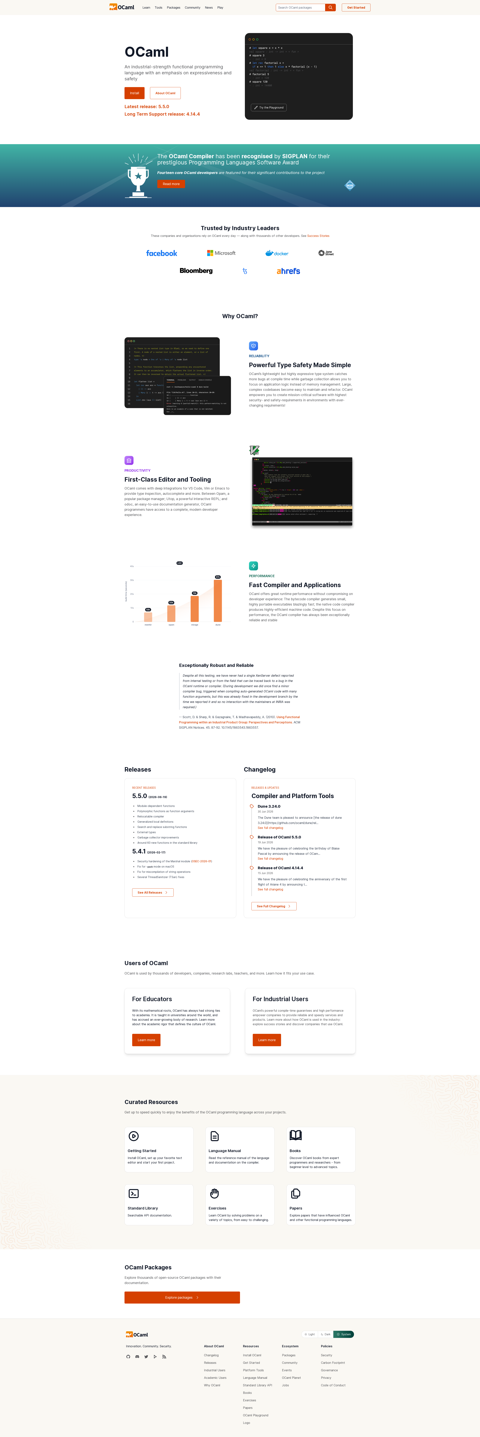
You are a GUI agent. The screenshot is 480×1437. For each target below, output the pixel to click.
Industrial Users (214, 1370)
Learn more (146, 1040)
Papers (248, 1408)
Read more (171, 184)
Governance (329, 1370)
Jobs (285, 1385)
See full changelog (270, 828)
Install (134, 93)
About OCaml (165, 93)
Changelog (211, 1355)
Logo (246, 1423)
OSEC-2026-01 (201, 861)
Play (220, 7)
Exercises (249, 1400)
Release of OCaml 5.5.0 (279, 837)
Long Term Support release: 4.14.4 (162, 114)
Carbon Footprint (333, 1363)
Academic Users (215, 1378)
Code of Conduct (333, 1385)
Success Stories (318, 236)
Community (192, 7)
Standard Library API (257, 1385)
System (346, 1334)
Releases (210, 1363)
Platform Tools (253, 1370)
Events (287, 1370)
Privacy (326, 1378)
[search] (330, 7)
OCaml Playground (255, 1415)
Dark (327, 1334)
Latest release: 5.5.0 (146, 106)
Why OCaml (212, 1385)
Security (326, 1355)
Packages (173, 7)
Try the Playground (271, 107)
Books (247, 1393)
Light (312, 1334)
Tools (158, 7)
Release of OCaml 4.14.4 (280, 868)
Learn (146, 7)
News (209, 7)
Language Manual (255, 1378)
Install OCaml (252, 1355)
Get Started (356, 7)
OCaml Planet (291, 1378)
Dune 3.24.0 (269, 806)
